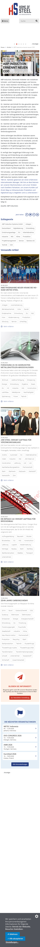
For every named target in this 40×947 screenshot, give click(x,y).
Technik (4, 245)
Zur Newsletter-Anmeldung (20, 698)
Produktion (27, 237)
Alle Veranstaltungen (20, 764)
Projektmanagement (9, 241)
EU (19, 232)
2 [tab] (17, 44)
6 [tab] (25, 44)
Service (21, 241)
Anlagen (28, 224)
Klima (18, 237)
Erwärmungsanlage (8, 232)
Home (3, 47)
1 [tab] (14, 44)
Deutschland (6, 228)
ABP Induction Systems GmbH (12, 224)
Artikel (9, 47)
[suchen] (36, 21)
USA (11, 245)
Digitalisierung (18, 228)
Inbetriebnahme (28, 232)
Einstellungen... (12, 942)
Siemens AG (30, 241)
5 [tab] (23, 44)
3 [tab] (19, 44)
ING (12, 237)
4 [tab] (21, 44)
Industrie (5, 237)
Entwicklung (30, 228)
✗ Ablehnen (13, 934)
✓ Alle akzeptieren (15, 938)
